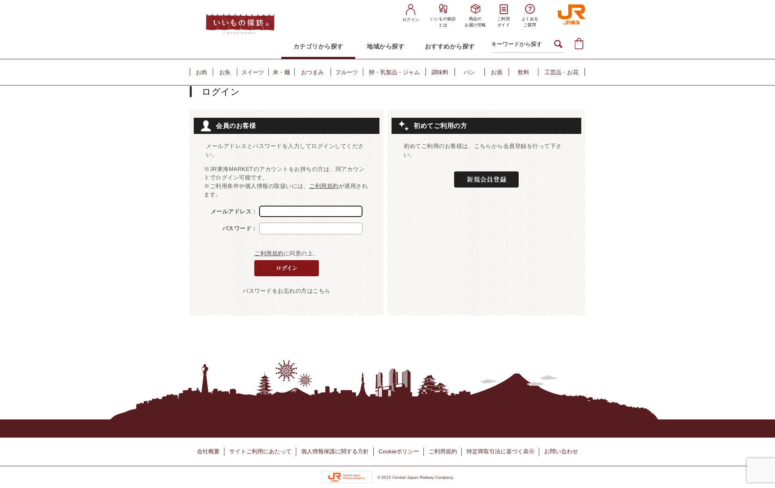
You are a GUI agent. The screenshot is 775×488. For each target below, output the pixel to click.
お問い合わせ (561, 451)
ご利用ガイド (503, 22)
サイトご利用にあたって (260, 451)
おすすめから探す (450, 46)
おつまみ (312, 72)
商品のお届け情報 (475, 22)
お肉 (201, 72)
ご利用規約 (324, 186)
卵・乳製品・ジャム (394, 72)
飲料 (523, 72)
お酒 (496, 72)
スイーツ (252, 72)
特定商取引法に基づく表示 (500, 451)
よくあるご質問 (530, 22)
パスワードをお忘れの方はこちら (287, 291)
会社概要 (208, 451)
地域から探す (385, 46)
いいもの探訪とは (443, 22)
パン (469, 72)
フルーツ (346, 72)
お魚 (224, 72)
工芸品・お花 (561, 72)
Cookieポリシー (399, 451)
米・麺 (281, 72)
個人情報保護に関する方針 (335, 451)
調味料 (439, 72)
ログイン (410, 19)
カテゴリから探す (318, 46)
